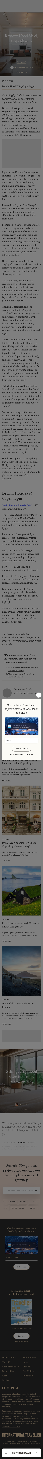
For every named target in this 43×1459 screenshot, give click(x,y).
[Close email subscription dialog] (38, 695)
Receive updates (21, 748)
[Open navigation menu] (6, 1453)
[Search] (37, 1453)
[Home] (21, 1453)
